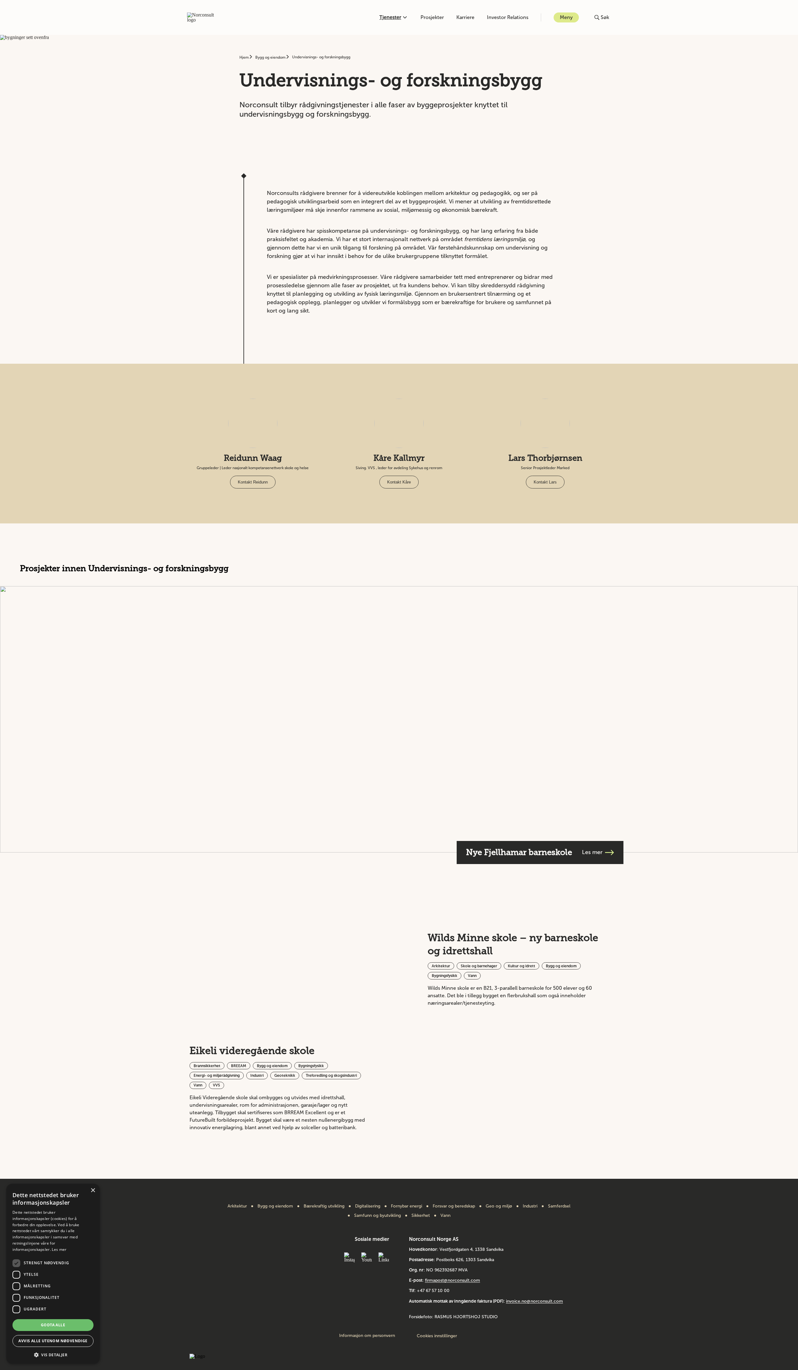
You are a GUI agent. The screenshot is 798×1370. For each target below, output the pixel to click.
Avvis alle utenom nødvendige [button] (52, 1340)
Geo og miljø (499, 1206)
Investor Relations (507, 17)
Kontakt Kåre (399, 482)
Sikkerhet (420, 1215)
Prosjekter (432, 17)
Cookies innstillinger (437, 1335)
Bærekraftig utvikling (324, 1206)
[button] (53, 1354)
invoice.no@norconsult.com (534, 1301)
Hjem (244, 57)
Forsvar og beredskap (454, 1206)
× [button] (92, 1190)
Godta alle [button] (53, 1325)
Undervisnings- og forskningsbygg (321, 57)
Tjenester (390, 17)
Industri (530, 1206)
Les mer (59, 1249)
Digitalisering (367, 1206)
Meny (566, 17)
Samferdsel (559, 1206)
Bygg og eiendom (270, 57)
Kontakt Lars (545, 482)
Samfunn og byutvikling (377, 1215)
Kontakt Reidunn (253, 482)
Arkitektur (237, 1206)
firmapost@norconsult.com (452, 1280)
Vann (445, 1215)
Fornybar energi (406, 1206)
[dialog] (53, 1274)
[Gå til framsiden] (204, 17)
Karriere (465, 17)
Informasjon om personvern (367, 1335)
